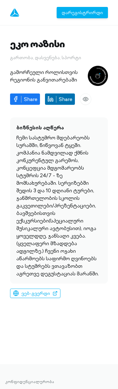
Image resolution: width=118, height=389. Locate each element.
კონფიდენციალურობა (29, 381)
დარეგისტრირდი (82, 12)
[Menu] (14, 12)
